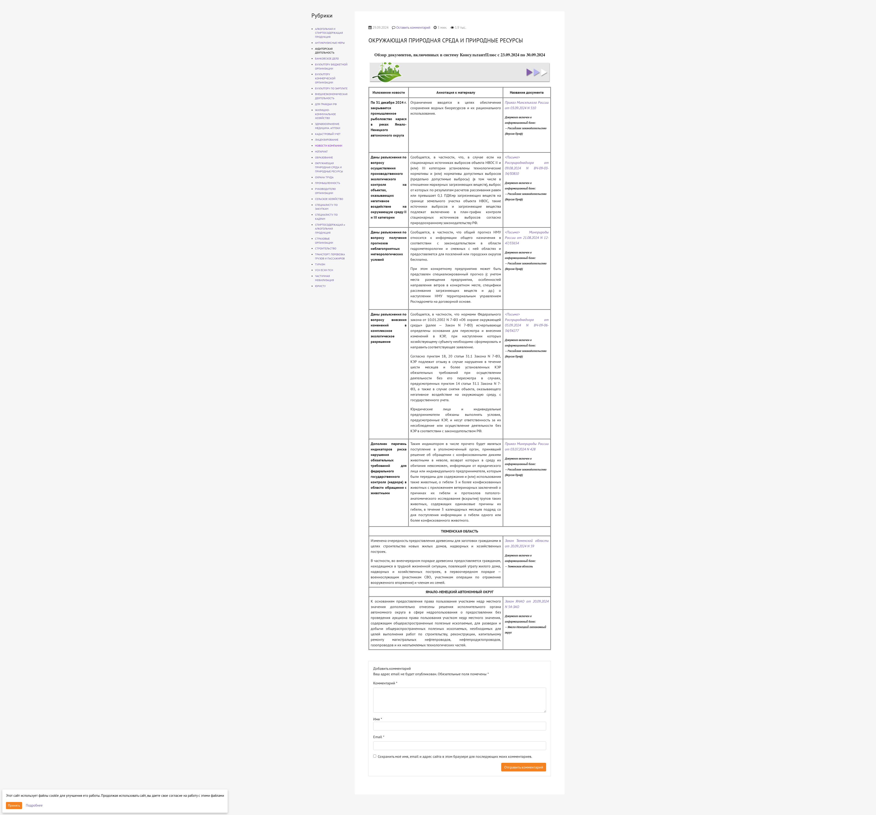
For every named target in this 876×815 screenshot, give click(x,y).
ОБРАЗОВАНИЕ (324, 157)
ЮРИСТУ (320, 286)
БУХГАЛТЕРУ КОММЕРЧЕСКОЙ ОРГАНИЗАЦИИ (325, 78)
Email (378, 737)
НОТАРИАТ (321, 151)
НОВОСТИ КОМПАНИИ (328, 145)
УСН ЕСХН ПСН (324, 270)
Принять (14, 805)
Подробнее (34, 805)
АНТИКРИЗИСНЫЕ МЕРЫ (330, 42)
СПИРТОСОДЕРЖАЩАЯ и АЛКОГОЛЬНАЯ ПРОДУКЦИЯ (330, 229)
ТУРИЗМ (320, 264)
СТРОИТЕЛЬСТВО (325, 248)
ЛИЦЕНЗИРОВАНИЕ (326, 139)
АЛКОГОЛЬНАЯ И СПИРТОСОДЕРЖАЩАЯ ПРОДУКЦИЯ (329, 33)
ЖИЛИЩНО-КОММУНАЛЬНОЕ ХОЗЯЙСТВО (325, 114)
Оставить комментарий (413, 27)
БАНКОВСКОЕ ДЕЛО (327, 58)
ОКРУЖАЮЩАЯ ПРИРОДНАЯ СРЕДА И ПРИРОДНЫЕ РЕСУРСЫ (329, 167)
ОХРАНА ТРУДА (324, 177)
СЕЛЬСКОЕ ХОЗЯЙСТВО (329, 199)
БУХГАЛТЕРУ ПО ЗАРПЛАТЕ (331, 88)
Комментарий (385, 683)
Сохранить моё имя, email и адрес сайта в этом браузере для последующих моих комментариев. (455, 756)
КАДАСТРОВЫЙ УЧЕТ (328, 134)
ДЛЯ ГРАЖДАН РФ (326, 104)
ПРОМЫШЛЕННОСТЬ (327, 183)
